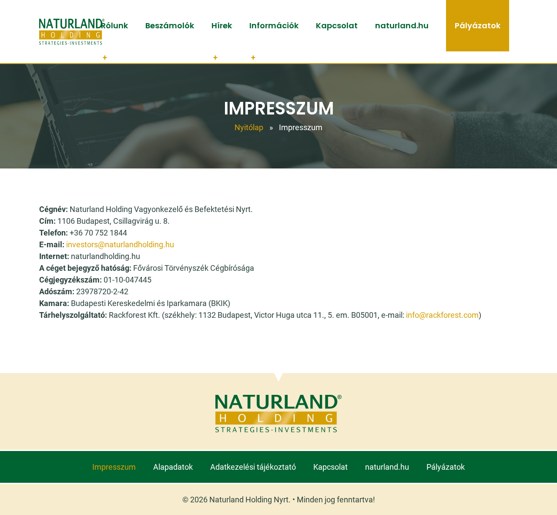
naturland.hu (402, 25)
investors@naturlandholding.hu (120, 244)
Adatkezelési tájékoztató (253, 466)
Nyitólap (249, 127)
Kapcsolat (337, 25)
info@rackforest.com (442, 315)
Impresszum (114, 466)
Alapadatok (173, 466)
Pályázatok (477, 25)
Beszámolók (169, 25)
